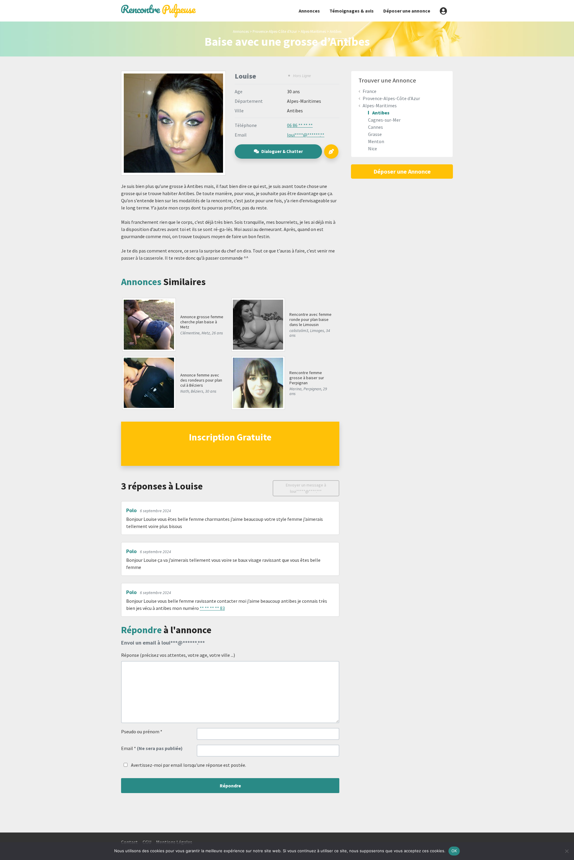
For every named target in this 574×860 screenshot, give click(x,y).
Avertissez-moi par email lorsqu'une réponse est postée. (188, 765)
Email (152, 748)
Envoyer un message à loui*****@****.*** (306, 488)
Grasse (375, 134)
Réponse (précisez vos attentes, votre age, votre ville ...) (178, 655)
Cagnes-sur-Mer (384, 120)
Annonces (309, 11)
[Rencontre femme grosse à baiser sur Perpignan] (258, 382)
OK (454, 850)
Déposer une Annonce (402, 171)
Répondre (230, 786)
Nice (372, 149)
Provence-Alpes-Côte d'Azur (275, 31)
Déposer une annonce (406, 11)
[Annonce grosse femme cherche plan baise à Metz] (149, 324)
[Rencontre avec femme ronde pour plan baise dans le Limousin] (258, 324)
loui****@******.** (305, 135)
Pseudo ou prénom (141, 731)
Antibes (335, 31)
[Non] (567, 851)
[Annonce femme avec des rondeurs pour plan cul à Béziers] (149, 382)
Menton (376, 141)
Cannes (375, 127)
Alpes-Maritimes (313, 31)
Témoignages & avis (351, 11)
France (369, 91)
